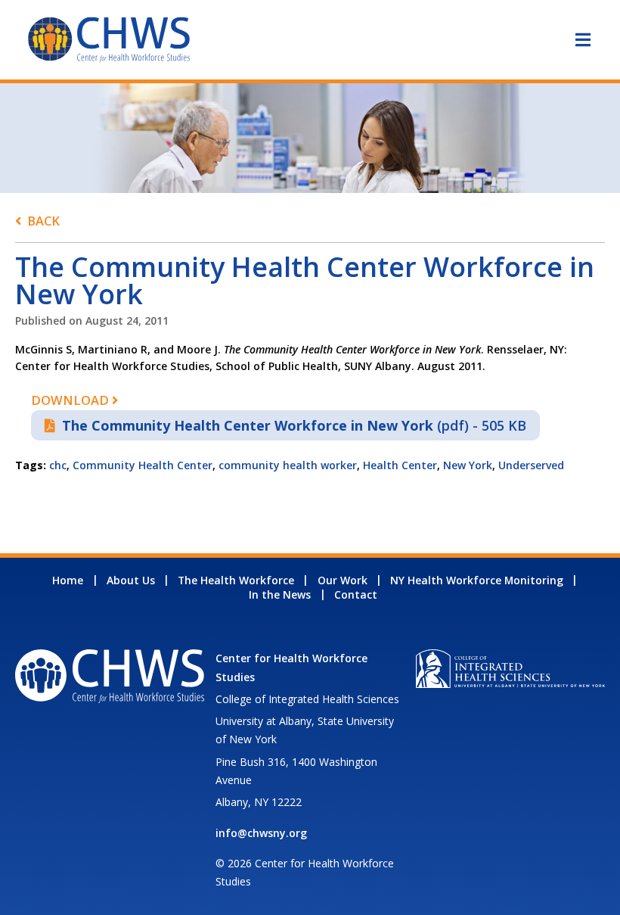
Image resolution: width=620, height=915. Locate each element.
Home (67, 580)
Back (43, 220)
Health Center (400, 465)
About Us (131, 580)
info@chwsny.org (261, 833)
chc (58, 465)
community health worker (288, 465)
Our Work (342, 580)
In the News (280, 594)
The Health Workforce (236, 580)
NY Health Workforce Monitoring (476, 580)
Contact (355, 594)
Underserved (531, 465)
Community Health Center (142, 465)
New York (467, 465)
